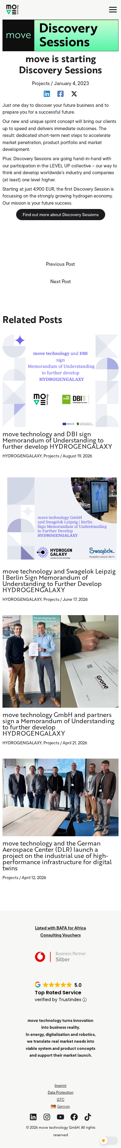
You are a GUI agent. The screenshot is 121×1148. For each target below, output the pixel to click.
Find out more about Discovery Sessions (61, 214)
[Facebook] (60, 93)
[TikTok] (88, 1117)
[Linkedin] (47, 93)
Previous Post (60, 264)
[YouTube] (60, 1117)
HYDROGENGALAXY (22, 456)
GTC (61, 1099)
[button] (108, 1141)
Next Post (60, 281)
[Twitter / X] (74, 93)
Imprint (60, 1085)
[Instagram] (47, 1117)
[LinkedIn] (33, 1117)
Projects (41, 83)
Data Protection (61, 1092)
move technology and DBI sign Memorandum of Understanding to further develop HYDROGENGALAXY (57, 441)
